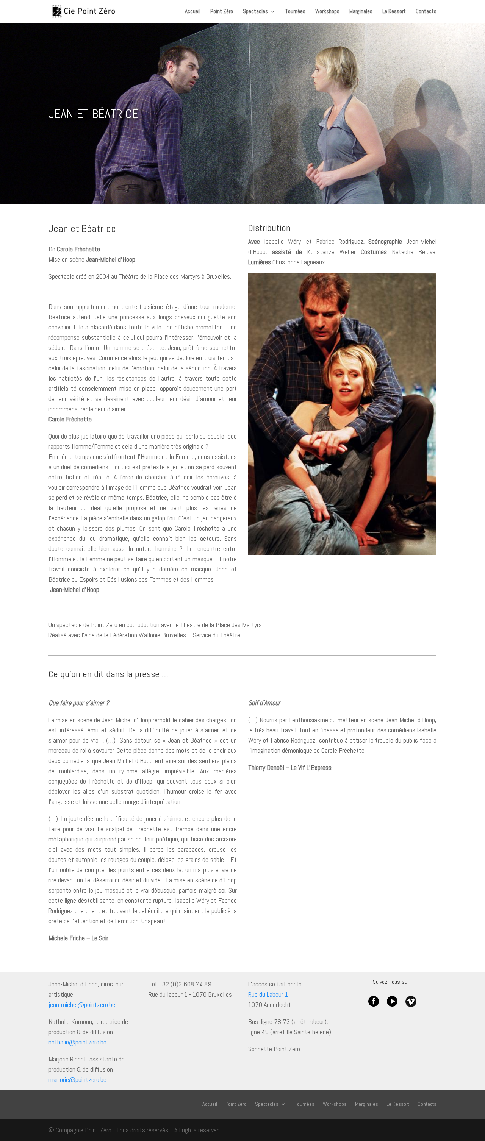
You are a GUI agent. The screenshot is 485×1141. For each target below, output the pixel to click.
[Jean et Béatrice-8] (342, 552)
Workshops (327, 12)
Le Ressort (394, 12)
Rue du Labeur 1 (268, 994)
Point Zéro (221, 12)
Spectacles (255, 12)
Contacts (426, 12)
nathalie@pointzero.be (77, 1042)
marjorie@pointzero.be (77, 1079)
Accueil (192, 12)
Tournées (295, 12)
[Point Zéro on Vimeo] (410, 1004)
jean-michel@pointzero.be (81, 1004)
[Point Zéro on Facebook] (373, 1004)
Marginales (360, 12)
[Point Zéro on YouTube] (392, 1004)
